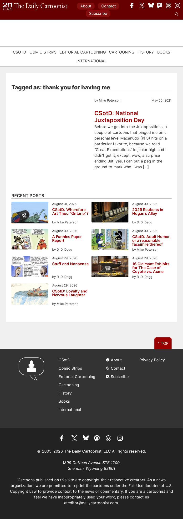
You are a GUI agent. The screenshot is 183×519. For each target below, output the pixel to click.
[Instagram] (177, 5)
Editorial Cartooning (83, 52)
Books (163, 52)
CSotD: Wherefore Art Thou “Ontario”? (70, 212)
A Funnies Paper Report (67, 239)
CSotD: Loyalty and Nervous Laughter (69, 293)
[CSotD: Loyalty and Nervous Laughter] (29, 294)
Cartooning (121, 52)
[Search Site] (177, 14)
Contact (108, 6)
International (91, 61)
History (145, 52)
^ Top (163, 343)
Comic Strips (43, 52)
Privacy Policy (152, 359)
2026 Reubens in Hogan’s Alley (147, 212)
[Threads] (169, 5)
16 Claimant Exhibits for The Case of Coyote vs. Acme (150, 267)
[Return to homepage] (33, 388)
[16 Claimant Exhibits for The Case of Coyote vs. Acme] (110, 267)
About (85, 6)
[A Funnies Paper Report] (29, 240)
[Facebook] (133, 5)
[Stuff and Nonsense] (29, 267)
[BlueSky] (151, 5)
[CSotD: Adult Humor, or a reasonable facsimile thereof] (110, 240)
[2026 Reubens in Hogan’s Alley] (110, 213)
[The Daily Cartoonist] (35, 6)
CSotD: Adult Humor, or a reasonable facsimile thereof (151, 240)
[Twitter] (142, 5)
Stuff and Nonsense (70, 264)
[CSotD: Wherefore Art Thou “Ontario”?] (29, 213)
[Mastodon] (160, 5)
